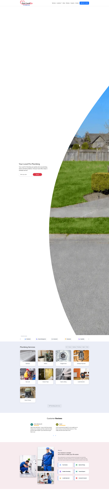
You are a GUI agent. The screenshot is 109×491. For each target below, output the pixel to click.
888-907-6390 (84, 3)
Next (88, 339)
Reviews (68, 3)
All (66, 347)
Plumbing (79, 347)
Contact (77, 3)
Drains (70, 347)
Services (54, 3)
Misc (87, 347)
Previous (20, 339)
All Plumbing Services (54, 406)
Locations (59, 3)
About (64, 3)
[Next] (55, 436)
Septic (83, 347)
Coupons (72, 3)
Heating (74, 347)
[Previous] (53, 436)
